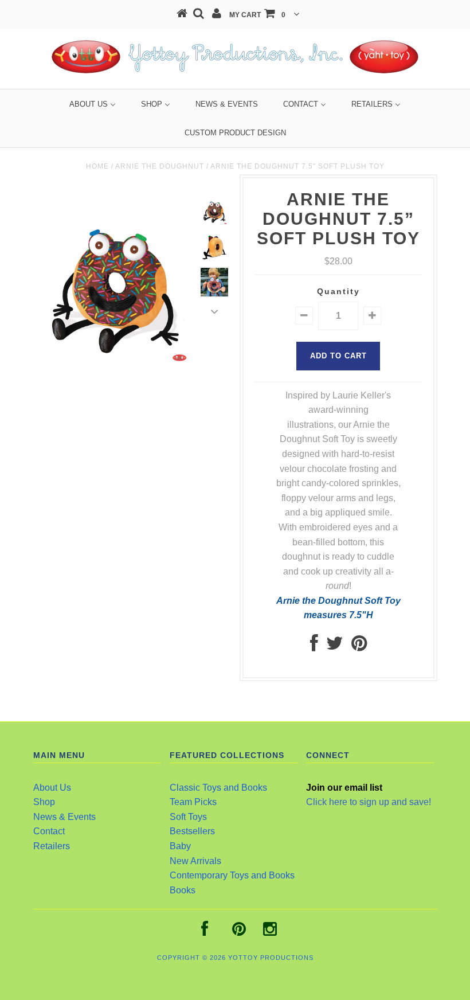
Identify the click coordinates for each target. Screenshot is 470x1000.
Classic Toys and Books (218, 787)
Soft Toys (188, 817)
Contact (49, 831)
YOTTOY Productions (271, 957)
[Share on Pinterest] (359, 646)
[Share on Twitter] (334, 646)
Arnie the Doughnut (159, 166)
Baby (180, 846)
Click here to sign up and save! (368, 802)
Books (182, 890)
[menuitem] (92, 104)
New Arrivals (195, 861)
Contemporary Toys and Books (232, 875)
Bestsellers (192, 831)
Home (97, 166)
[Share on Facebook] (314, 646)
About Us (52, 787)
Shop (44, 802)
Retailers (51, 846)
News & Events (64, 817)
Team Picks (193, 802)
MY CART (257, 15)
